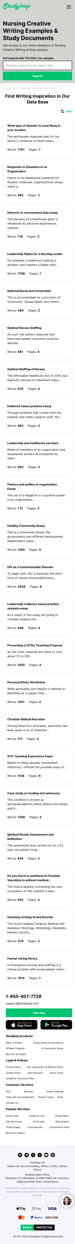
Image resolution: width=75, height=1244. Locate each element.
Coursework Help (59, 1127)
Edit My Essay (14, 1121)
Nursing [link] (49, 88)
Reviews (28, 1091)
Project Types (46, 1097)
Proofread (38, 1121)
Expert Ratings (55, 1091)
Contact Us (12, 1102)
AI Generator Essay (52, 1048)
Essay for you (37, 1115)
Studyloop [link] (10, 88)
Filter (66, 111)
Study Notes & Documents (48, 1042)
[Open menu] (69, 7)
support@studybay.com (22, 1003)
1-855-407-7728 (24, 996)
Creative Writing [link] (31, 88)
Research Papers (15, 1132)
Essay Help (12, 1115)
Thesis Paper (13, 1127)
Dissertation (62, 1121)
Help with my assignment (20, 1097)
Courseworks (35, 1127)
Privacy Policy (13, 1067)
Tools (60, 1097)
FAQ (8, 1091)
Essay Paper (62, 1115)
